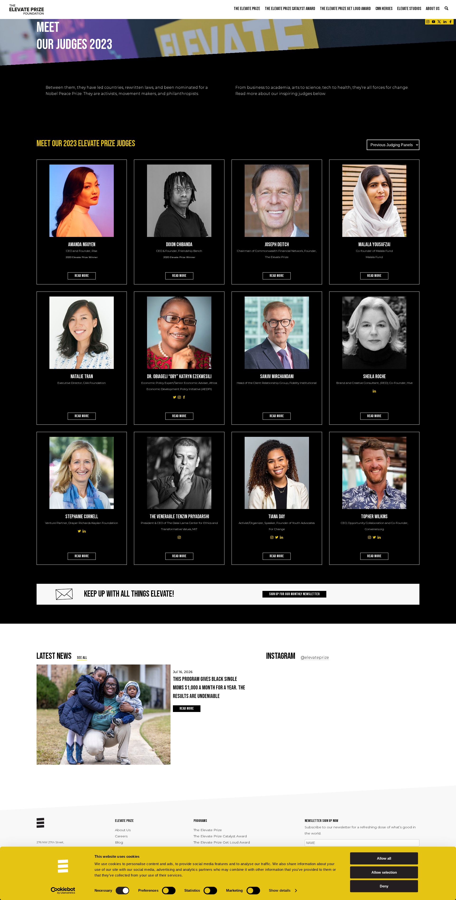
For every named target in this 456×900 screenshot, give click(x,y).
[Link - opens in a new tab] (427, 21)
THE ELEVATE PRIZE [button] (247, 8)
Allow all (384, 858)
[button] (446, 8)
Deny (384, 886)
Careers (121, 836)
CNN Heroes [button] (383, 8)
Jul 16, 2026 (209, 685)
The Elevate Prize (208, 830)
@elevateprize (315, 657)
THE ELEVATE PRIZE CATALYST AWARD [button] (290, 8)
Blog (119, 842)
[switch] (169, 890)
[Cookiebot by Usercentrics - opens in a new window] (63, 890)
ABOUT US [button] (432, 8)
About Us (123, 830)
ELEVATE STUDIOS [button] (409, 8)
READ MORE (82, 275)
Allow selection (384, 872)
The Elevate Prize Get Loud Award (222, 842)
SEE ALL (82, 657)
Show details (279, 891)
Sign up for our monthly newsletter (294, 594)
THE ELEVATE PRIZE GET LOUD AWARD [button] (345, 8)
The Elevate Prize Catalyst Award (220, 836)
